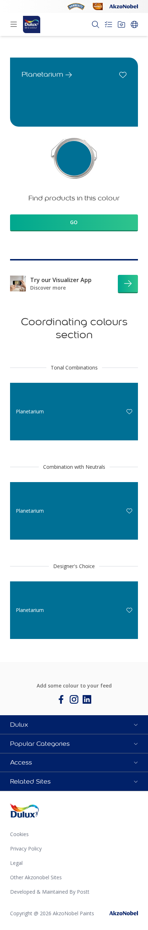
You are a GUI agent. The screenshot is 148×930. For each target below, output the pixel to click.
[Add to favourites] (122, 74)
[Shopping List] (108, 24)
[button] (74, 725)
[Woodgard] (97, 6)
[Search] (95, 24)
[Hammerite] (76, 6)
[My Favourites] (121, 24)
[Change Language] (134, 24)
